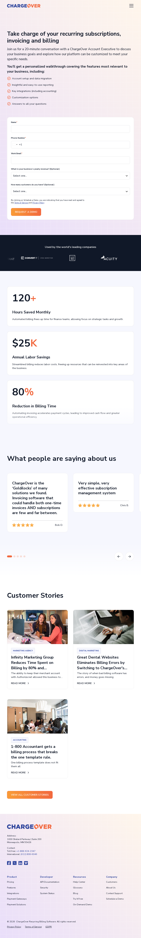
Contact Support (114, 893)
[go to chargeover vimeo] (26, 863)
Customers (111, 882)
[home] (23, 6)
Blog (75, 893)
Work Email (16, 153)
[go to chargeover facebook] (9, 863)
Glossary (78, 887)
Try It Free (78, 898)
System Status (47, 893)
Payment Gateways (17, 898)
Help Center (79, 882)
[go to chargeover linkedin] (20, 863)
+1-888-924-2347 (25, 851)
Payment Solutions (16, 904)
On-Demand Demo (82, 904)
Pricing (10, 882)
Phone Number (18, 138)
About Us (111, 887)
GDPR (48, 927)
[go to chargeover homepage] (29, 826)
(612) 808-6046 (29, 854)
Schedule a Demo (115, 898)
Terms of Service (21, 203)
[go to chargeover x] (15, 863)
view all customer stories (30, 794)
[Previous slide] (118, 556)
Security (44, 887)
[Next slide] (129, 556)
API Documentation (49, 882)
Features (11, 887)
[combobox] (16, 144)
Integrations (13, 893)
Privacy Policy (38, 203)
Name (14, 122)
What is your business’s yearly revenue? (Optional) (35, 169)
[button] (131, 5)
